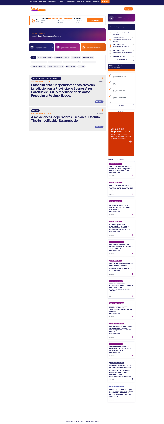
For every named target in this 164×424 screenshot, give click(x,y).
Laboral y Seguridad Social (55, 66)
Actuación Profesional (44, 57)
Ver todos (121, 105)
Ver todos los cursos (121, 59)
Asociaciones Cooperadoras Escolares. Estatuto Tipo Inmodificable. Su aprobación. (65, 118)
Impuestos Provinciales (38, 66)
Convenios (80, 1)
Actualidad (33, 1)
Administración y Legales (61, 57)
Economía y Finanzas (55, 62)
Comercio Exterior (88, 57)
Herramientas (70, 1)
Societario (82, 66)
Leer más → (99, 102)
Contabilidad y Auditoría (39, 62)
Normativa (42, 1)
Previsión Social (71, 66)
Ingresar (129, 9)
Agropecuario (76, 57)
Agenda (61, 1)
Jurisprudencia (52, 1)
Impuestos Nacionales (89, 62)
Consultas (96, 1)
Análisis (88, 1)
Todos (33, 57)
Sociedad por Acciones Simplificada (121, 46)
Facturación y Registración (72, 62)
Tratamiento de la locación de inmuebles (122, 52)
